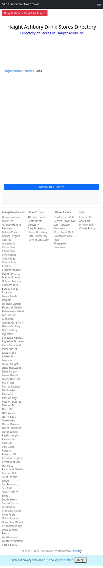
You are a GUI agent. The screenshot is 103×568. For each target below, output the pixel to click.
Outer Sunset (10, 431)
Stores (28, 71)
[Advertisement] (51, 129)
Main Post (8, 383)
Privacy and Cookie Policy (87, 226)
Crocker (6, 266)
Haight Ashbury (13, 71)
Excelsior (7, 292)
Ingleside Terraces (13, 341)
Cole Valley (8, 258)
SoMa (5, 495)
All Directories (36, 217)
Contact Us (85, 217)
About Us (84, 221)
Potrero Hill (9, 454)
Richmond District (12, 469)
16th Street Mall (63, 232)
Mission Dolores (11, 401)
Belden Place (10, 232)
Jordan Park (9, 356)
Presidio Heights (12, 458)
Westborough (10, 537)
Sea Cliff (7, 488)
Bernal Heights (11, 236)
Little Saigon (9, 371)
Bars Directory (36, 228)
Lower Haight (10, 375)
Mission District (11, 405)
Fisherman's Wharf (13, 311)
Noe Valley (8, 413)
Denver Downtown (65, 221)
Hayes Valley (9, 330)
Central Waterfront (8, 241)
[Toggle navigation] (98, 4)
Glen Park (8, 319)
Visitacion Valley (12, 526)
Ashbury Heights (12, 224)
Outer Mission (10, 424)
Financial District (12, 307)
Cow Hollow (9, 262)
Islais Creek (9, 352)
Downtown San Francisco (11, 219)
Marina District (11, 386)
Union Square (10, 518)
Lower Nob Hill (11, 379)
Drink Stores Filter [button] (50, 186)
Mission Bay (9, 398)
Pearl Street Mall (64, 217)
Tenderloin (8, 507)
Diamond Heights (12, 277)
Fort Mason (9, 315)
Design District (11, 273)
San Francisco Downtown (20, 4)
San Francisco (10, 484)
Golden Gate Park (12, 322)
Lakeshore (8, 360)
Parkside (7, 443)
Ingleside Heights (12, 337)
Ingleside (7, 334)
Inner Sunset (9, 349)
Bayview (7, 228)
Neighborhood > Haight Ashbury (23, 13)
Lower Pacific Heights (10, 298)
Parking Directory (38, 239)
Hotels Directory (37, 236)
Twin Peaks (9, 514)
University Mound (12, 522)
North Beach (9, 416)
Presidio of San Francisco (11, 463)
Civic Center (9, 255)
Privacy (77, 551)
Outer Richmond (12, 428)
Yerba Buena (10, 544)
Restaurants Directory (35, 222)
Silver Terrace (10, 492)
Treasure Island (11, 511)
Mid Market (9, 390)
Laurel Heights (11, 364)
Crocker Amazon (11, 270)
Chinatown (8, 251)
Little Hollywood (12, 367)
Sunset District (11, 503)
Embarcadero (10, 285)
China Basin (9, 247)
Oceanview (8, 420)
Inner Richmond (11, 345)
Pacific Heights (11, 435)
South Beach (9, 499)
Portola (6, 450)
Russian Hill (9, 473)
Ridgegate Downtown (60, 245)
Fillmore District (11, 303)
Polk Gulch (8, 447)
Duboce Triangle (12, 281)
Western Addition (12, 541)
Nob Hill (7, 409)
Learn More (66, 560)
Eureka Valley (10, 288)
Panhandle (8, 439)
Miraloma (8, 394)
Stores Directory (37, 232)
